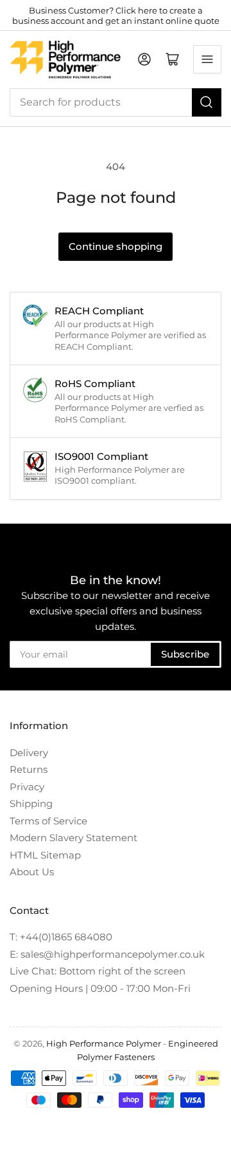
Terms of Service (48, 821)
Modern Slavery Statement (73, 837)
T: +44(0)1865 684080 (61, 937)
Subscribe (185, 654)
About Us (32, 872)
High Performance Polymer (103, 1043)
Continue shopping (115, 246)
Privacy (27, 787)
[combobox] (115, 102)
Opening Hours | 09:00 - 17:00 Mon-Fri (100, 988)
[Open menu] (207, 59)
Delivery (29, 752)
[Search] (207, 102)
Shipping (31, 803)
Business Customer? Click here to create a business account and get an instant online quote (115, 15)
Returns (28, 769)
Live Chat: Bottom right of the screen (97, 971)
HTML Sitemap (45, 855)
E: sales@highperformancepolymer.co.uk (107, 954)
